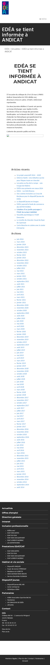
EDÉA (7, 49)
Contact (31, 658)
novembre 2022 (22, 263)
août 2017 (20, 408)
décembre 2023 (22, 247)
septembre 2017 (23, 406)
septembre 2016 (23, 437)
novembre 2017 (22, 400)
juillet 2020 (21, 319)
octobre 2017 (22, 403)
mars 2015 (21, 472)
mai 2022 (20, 271)
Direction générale (11, 517)
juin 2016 (20, 445)
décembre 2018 (22, 369)
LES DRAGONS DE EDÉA (15, 602)
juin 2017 (20, 414)
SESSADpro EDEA (13, 589)
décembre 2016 (22, 429)
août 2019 (20, 348)
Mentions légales (11, 658)
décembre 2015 (22, 456)
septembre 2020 (23, 313)
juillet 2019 (21, 350)
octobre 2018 (22, 374)
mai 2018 (20, 384)
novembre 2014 (22, 480)
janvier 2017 (21, 427)
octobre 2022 (22, 266)
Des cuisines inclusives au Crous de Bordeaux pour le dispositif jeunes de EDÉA (30, 196)
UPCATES (10, 605)
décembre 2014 (22, 477)
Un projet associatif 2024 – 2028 (29, 175)
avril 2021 (20, 295)
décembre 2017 (22, 398)
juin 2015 (20, 464)
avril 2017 (20, 419)
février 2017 (21, 424)
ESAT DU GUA (12, 535)
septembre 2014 (23, 485)
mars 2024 (21, 242)
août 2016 (20, 440)
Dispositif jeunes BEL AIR (15, 584)
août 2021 (20, 284)
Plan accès (5, 632)
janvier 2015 (21, 474)
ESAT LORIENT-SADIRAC (15, 540)
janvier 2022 (21, 276)
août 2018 (20, 377)
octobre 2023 (22, 253)
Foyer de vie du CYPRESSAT (16, 569)
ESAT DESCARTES (13, 533)
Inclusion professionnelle (15, 526)
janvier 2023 (21, 258)
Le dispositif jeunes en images (28, 202)
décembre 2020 (22, 305)
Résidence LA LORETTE (15, 571)
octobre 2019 (22, 342)
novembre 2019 (22, 340)
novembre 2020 (22, 308)
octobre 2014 (22, 482)
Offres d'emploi (10, 513)
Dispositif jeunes (10, 580)
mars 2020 (21, 329)
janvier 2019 (21, 366)
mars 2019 (21, 361)
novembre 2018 (22, 371)
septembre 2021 (23, 282)
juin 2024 (20, 239)
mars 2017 (21, 421)
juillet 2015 (21, 461)
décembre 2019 (22, 337)
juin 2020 (20, 321)
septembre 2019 (23, 345)
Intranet (6, 521)
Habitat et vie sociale (13, 562)
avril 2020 (20, 326)
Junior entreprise (13, 587)
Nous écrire (6, 629)
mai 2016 (20, 448)
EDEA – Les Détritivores (25, 191)
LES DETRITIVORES (13, 543)
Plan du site (23, 658)
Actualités (15, 49)
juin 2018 (20, 382)
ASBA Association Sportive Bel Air (19, 597)
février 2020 (21, 332)
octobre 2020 (22, 311)
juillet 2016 (21, 443)
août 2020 (20, 316)
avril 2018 (20, 387)
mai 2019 (20, 355)
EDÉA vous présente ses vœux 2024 (30, 189)
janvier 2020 (21, 334)
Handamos (11, 600)
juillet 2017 (21, 411)
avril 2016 (20, 450)
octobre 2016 (22, 435)
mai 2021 (20, 292)
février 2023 (21, 255)
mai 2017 (20, 416)
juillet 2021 (21, 287)
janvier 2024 (21, 245)
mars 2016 (21, 453)
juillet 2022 (21, 268)
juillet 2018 (21, 379)
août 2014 (20, 487)
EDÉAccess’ (11, 530)
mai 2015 (20, 466)
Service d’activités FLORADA (17, 576)
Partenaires (8, 593)
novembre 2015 (22, 458)
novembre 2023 (22, 250)
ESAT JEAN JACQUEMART (16, 538)
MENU (44, 19)
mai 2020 (20, 324)
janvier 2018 (21, 395)
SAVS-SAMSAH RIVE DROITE (17, 574)
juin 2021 (20, 289)
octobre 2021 (22, 279)
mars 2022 (21, 274)
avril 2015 (20, 469)
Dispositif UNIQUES (14, 566)
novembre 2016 (22, 432)
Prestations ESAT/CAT (13, 546)
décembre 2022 (22, 260)
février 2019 (21, 363)
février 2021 (21, 300)
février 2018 (21, 392)
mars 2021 (21, 297)
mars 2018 (21, 390)
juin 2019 (20, 353)
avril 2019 (20, 358)
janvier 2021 (21, 303)
